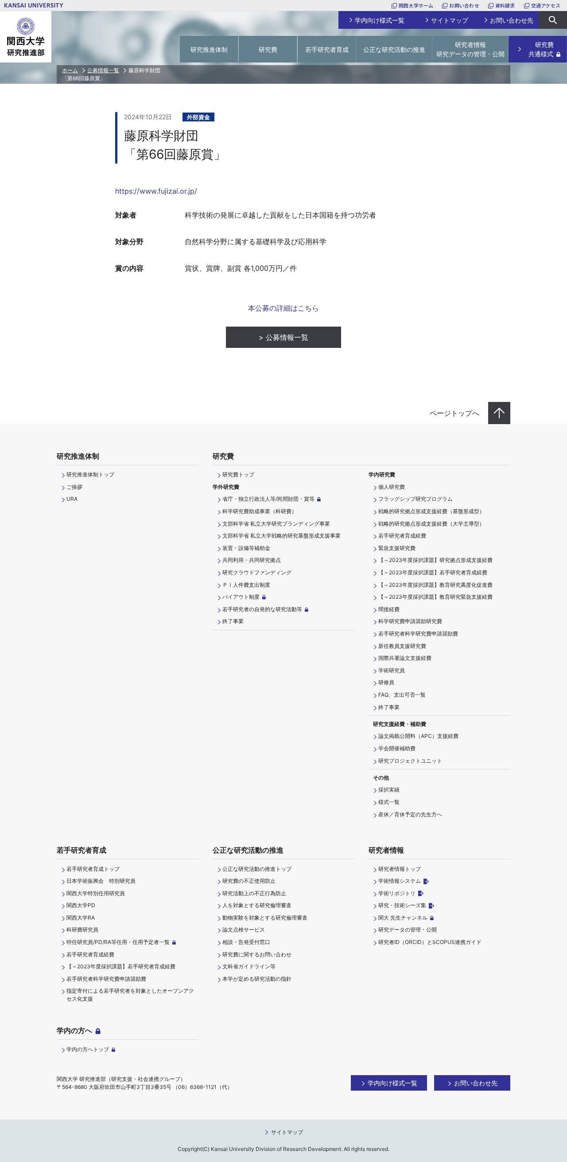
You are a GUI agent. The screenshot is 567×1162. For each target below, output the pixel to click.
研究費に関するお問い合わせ (256, 954)
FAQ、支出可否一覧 (402, 694)
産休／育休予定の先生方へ (410, 814)
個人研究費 (391, 487)
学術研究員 (391, 670)
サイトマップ (287, 1132)
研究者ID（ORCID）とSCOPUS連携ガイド (430, 942)
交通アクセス (545, 5)
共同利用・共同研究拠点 (251, 560)
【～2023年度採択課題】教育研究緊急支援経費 (435, 596)
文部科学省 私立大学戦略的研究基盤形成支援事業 (281, 535)
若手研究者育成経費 (402, 535)
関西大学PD (80, 905)
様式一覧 (389, 802)
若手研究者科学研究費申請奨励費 (418, 633)
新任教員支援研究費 (402, 646)
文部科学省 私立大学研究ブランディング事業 (276, 523)
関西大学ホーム (416, 5)
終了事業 (233, 621)
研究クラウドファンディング (256, 572)
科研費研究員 (82, 929)
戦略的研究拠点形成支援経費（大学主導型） (431, 523)
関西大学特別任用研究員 (95, 893)
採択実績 (389, 789)
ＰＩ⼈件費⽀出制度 (246, 584)
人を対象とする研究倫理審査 (256, 905)
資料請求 (505, 5)
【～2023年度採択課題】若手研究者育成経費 (432, 572)
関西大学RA (80, 917)
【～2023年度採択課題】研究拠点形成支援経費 (435, 560)
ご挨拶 (74, 487)
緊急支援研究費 (397, 548)
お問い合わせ (464, 5)
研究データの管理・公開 (407, 929)
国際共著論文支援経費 (404, 658)
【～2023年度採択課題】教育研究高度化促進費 (435, 584)
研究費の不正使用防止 (249, 880)
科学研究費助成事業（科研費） (259, 511)
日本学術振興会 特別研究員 (101, 880)
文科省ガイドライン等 (249, 966)
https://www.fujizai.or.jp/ (156, 191)
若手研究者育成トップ (93, 869)
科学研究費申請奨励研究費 (410, 621)
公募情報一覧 (103, 70)
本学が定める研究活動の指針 (256, 978)
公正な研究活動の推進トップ (256, 869)
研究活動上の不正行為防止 (254, 893)
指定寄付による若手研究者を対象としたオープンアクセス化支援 (130, 994)
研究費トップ (238, 474)
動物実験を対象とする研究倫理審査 (264, 917)
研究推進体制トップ (90, 474)
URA (72, 498)
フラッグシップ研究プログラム (415, 498)
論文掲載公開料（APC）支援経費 (418, 736)
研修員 (386, 682)
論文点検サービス (243, 929)
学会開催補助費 (397, 748)
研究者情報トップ (399, 869)
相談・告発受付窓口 (246, 942)
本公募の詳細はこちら (283, 308)
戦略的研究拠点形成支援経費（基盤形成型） (431, 511)
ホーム (70, 70)
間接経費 (389, 609)
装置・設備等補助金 (246, 548)
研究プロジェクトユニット (410, 760)
